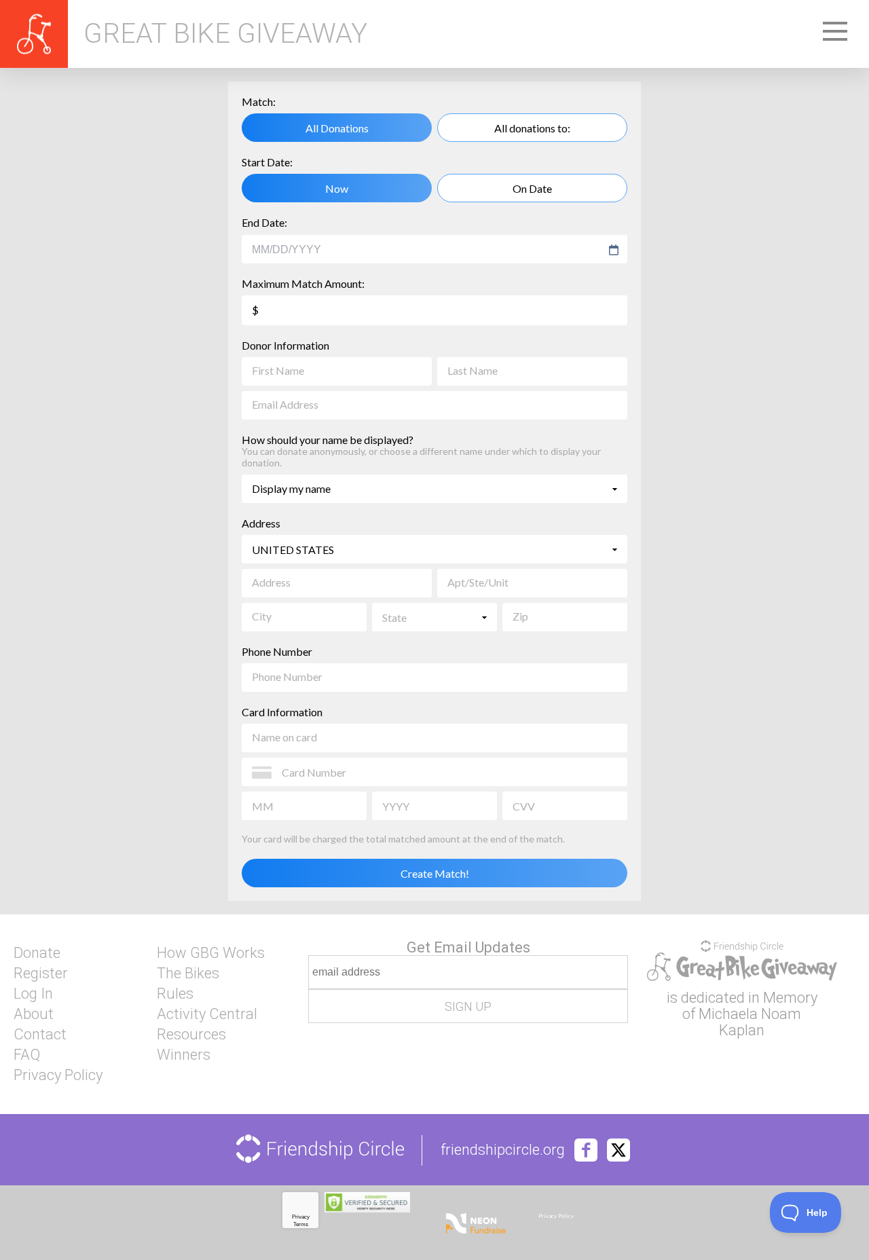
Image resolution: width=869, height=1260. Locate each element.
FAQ (27, 1055)
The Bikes (188, 973)
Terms (300, 1224)
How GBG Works (211, 953)
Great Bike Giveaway (225, 34)
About (34, 1014)
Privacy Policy (58, 1075)
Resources (191, 1034)
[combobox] (428, 250)
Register (41, 973)
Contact (40, 1034)
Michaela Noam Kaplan (750, 1022)
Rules (175, 993)
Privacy (301, 1217)
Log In (33, 993)
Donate (37, 953)
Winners (183, 1055)
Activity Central (207, 1014)
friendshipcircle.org (503, 1150)
